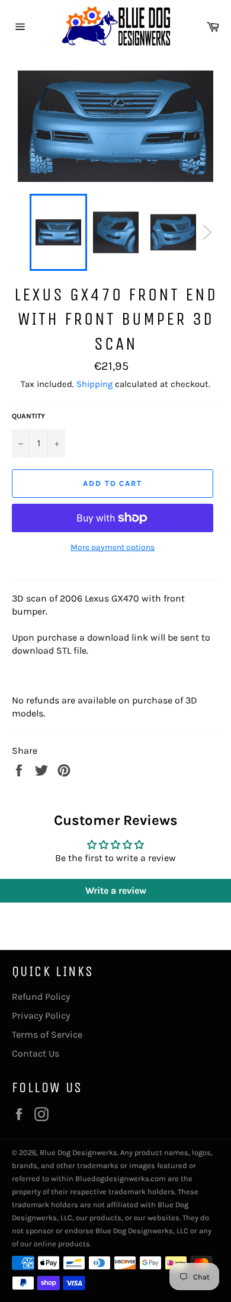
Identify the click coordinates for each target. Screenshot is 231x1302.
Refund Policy (41, 996)
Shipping (94, 384)
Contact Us (35, 1053)
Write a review (115, 890)
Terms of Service (47, 1034)
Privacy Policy (41, 1015)
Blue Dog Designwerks (78, 1152)
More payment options (112, 547)
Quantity (28, 416)
